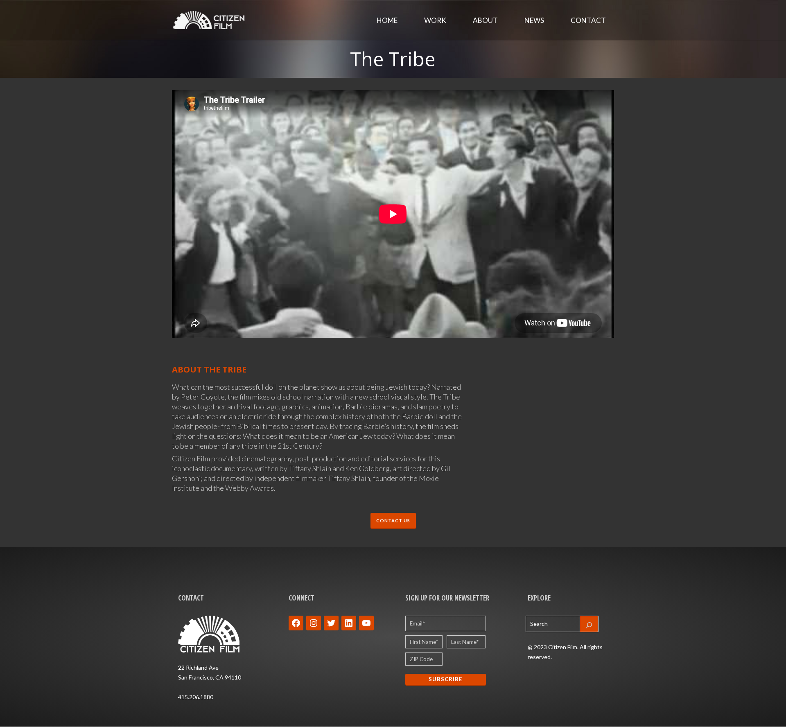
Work (435, 20)
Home (387, 20)
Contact (588, 20)
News (534, 20)
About (485, 20)
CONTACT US (393, 520)
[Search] (589, 624)
